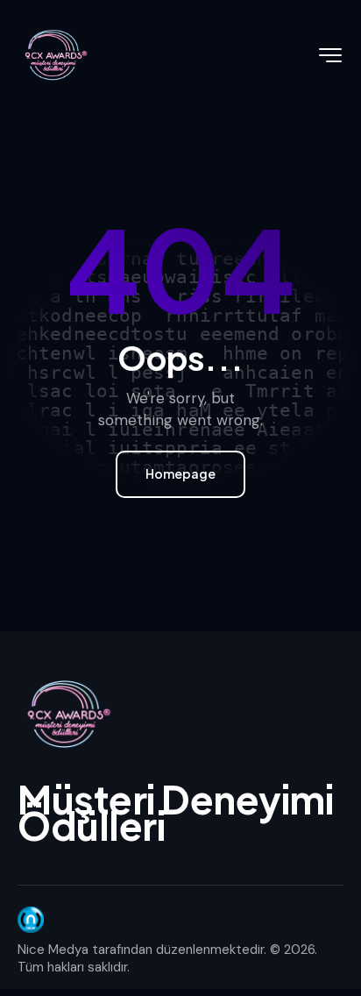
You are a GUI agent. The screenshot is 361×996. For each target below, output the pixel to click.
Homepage (180, 473)
